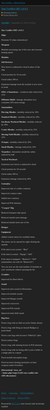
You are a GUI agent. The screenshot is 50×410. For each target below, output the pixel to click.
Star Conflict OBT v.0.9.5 (14, 8)
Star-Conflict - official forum (13, 3)
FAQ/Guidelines (27, 393)
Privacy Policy (24, 398)
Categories (13, 393)
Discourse (16, 404)
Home (3, 393)
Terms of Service (8, 398)
